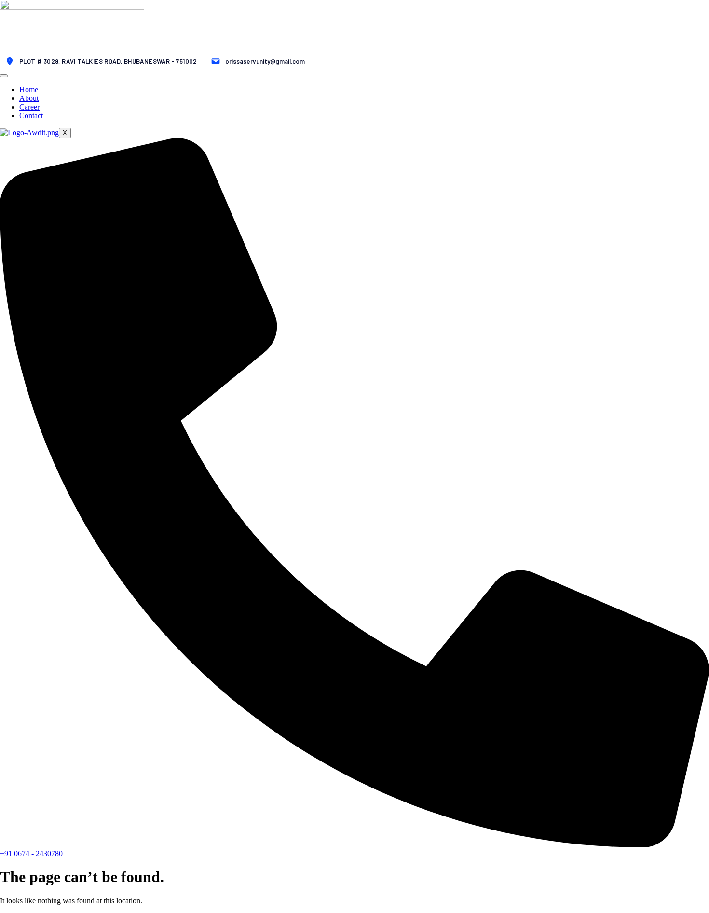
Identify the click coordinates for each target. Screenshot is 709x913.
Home (28, 89)
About (29, 98)
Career (29, 107)
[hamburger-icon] (4, 75)
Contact (31, 115)
